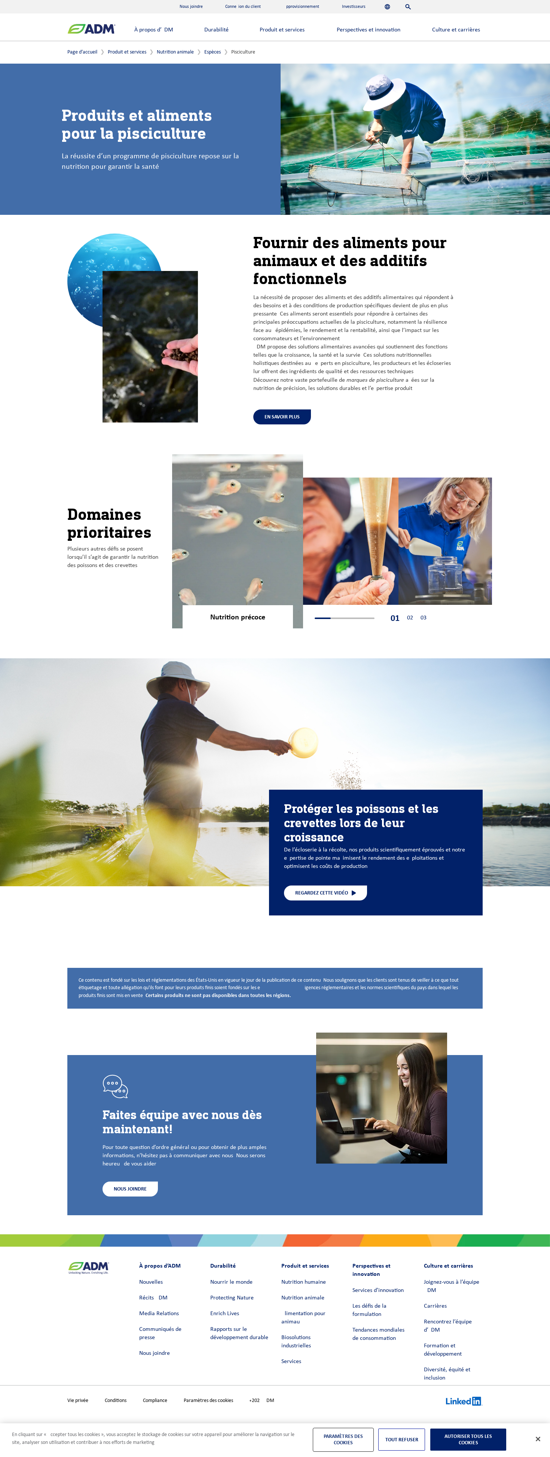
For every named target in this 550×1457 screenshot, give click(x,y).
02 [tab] (410, 618)
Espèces (212, 52)
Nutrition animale (175, 52)
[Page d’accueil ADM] (91, 30)
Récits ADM (153, 1298)
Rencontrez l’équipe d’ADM (448, 1326)
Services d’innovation (378, 1290)
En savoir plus (282, 417)
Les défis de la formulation (369, 1310)
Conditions (115, 1400)
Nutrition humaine (303, 1282)
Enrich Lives (224, 1314)
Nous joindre (154, 1353)
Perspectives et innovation (368, 30)
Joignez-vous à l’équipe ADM (451, 1286)
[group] (237, 542)
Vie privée (77, 1400)
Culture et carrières (456, 30)
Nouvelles (151, 1282)
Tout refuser (402, 1439)
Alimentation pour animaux (303, 1318)
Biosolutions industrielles (296, 1342)
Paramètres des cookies (208, 1400)
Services (291, 1362)
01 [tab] (395, 618)
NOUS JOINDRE (130, 1189)
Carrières (435, 1306)
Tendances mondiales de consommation (378, 1334)
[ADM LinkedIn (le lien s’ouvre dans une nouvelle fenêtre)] (464, 1402)
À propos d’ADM (153, 30)
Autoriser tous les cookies (468, 1439)
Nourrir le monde (231, 1282)
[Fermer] (538, 1439)
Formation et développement (443, 1350)
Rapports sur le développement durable (239, 1333)
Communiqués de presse (160, 1333)
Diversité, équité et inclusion (447, 1374)
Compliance (155, 1400)
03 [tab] (424, 618)
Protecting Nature (232, 1298)
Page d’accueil (82, 52)
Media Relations (159, 1314)
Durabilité (216, 30)
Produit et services (282, 30)
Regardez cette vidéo (321, 893)
